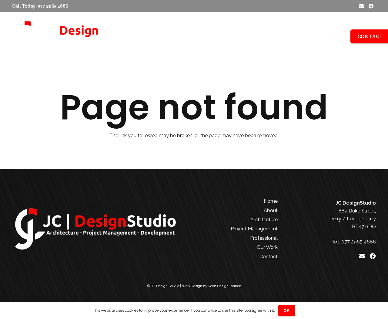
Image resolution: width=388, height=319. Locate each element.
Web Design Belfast (224, 286)
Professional (264, 238)
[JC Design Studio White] (75, 36)
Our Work (267, 247)
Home (271, 201)
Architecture (264, 219)
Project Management (254, 229)
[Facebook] (371, 6)
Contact (268, 257)
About (271, 210)
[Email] (361, 6)
